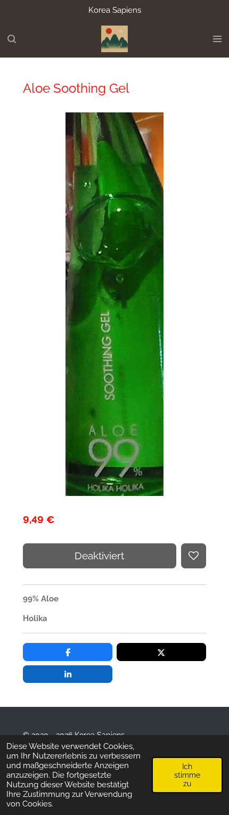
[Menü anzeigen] (217, 39)
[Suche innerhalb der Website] (11, 39)
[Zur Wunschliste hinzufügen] (193, 555)
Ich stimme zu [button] (187, 775)
